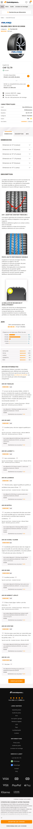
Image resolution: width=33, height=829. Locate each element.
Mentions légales (16, 721)
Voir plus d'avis (16, 681)
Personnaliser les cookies (16, 826)
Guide (12, 6)
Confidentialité (16, 730)
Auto (2, 6)
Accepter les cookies (16, 821)
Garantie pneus (16, 710)
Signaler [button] (5, 412)
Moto (7, 6)
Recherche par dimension (17, 12)
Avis (27, 133)
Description (19, 133)
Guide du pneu (16, 713)
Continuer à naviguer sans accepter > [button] (22, 799)
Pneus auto (16, 742)
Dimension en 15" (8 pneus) (11, 149)
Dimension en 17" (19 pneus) (12, 158)
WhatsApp (16, 761)
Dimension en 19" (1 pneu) (11, 168)
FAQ (16, 771)
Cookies (16, 733)
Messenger (17, 765)
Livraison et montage (21, 6)
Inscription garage (16, 718)
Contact (16, 768)
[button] (16, 335)
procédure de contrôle (20, 375)
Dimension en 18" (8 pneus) (11, 163)
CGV (16, 724)
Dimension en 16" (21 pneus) (12, 154)
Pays (16, 727)
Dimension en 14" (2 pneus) (11, 145)
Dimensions (8, 133)
